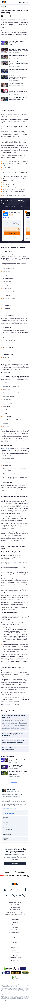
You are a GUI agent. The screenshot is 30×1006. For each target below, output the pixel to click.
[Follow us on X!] (10, 895)
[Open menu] (27, 2)
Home (2, 6)
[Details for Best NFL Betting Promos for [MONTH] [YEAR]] (4, 760)
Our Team (15, 927)
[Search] (24, 2)
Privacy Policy (15, 947)
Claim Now (12, 233)
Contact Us (15, 924)
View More (14, 782)
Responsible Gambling (15, 932)
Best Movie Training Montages (15, 912)
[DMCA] (8, 968)
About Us (15, 922)
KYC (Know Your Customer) (15, 957)
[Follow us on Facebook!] (6, 895)
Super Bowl (6, 448)
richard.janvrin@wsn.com (9, 813)
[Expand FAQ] (27, 716)
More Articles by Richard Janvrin (10, 808)
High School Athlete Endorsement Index (15, 914)
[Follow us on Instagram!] (16, 895)
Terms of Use (15, 950)
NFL (6, 6)
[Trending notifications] (20, 2)
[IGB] (21, 968)
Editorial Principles (15, 945)
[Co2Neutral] (15, 977)
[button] (28, 2)
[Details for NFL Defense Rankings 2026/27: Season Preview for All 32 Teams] (4, 767)
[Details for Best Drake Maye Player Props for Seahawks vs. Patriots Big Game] (4, 85)
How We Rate (15, 930)
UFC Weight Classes (15, 907)
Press (15, 935)
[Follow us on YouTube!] (13, 895)
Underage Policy (15, 952)
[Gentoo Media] (5, 972)
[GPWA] (25, 972)
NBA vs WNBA (15, 904)
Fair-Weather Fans (15, 909)
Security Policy (15, 960)
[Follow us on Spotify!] (20, 895)
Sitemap (15, 937)
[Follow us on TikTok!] (23, 895)
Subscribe (15, 863)
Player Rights (15, 955)
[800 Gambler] (16, 972)
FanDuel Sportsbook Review (10, 218)
